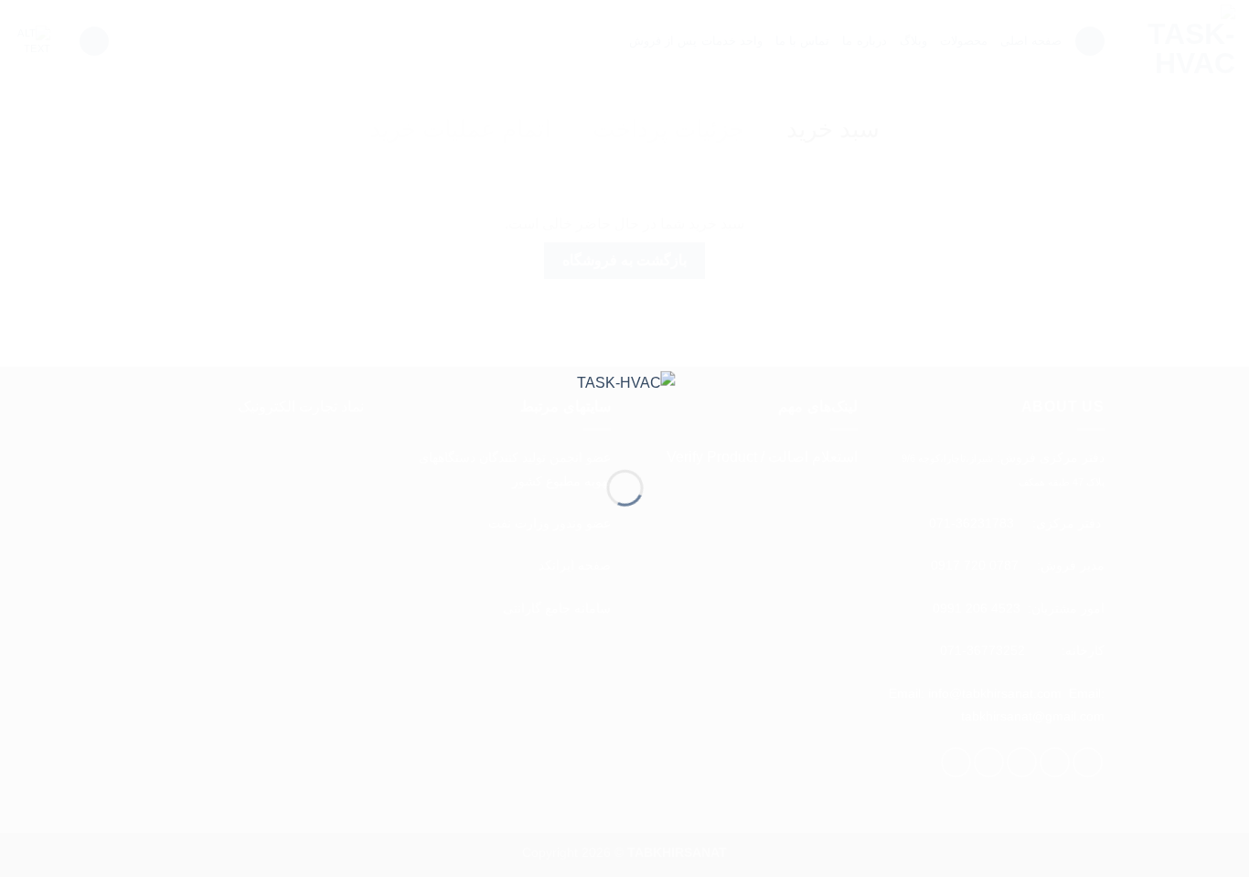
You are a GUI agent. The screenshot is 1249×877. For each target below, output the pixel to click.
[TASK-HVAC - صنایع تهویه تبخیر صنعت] (625, 405)
